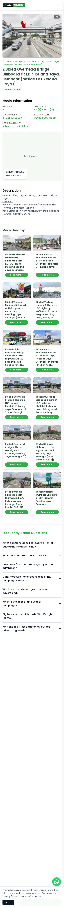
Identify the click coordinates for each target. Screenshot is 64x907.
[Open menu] (58, 5)
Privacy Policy (9, 896)
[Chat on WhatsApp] (56, 881)
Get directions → (14, 175)
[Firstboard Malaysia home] (14, 5)
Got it (8, 902)
